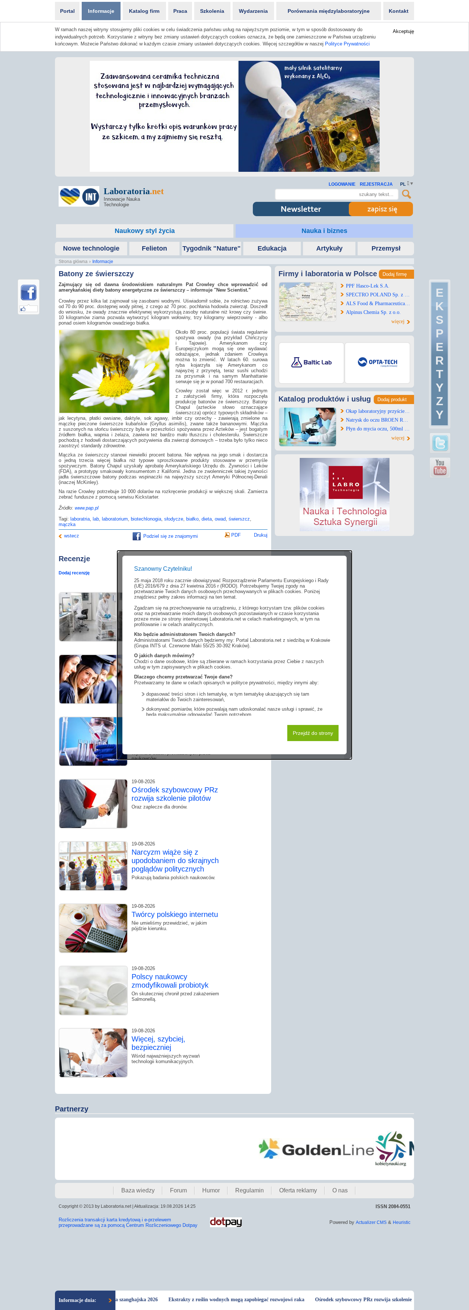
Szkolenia (212, 11)
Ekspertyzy (439, 353)
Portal (67, 11)
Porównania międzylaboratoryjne (329, 11)
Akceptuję (403, 31)
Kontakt (399, 11)
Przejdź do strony (313, 733)
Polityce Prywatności (347, 44)
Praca (180, 11)
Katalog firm (144, 11)
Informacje (101, 11)
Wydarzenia (253, 11)
